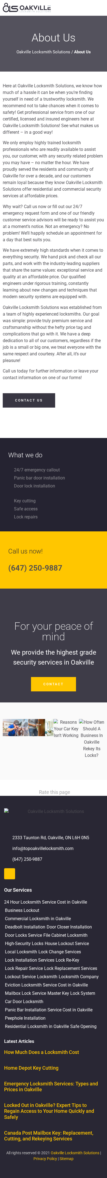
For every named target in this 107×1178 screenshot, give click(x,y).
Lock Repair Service (24, 968)
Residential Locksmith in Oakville (37, 1026)
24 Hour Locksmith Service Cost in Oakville (45, 902)
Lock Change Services (59, 951)
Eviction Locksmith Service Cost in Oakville (46, 985)
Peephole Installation (25, 1018)
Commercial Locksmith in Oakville (38, 918)
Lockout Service (20, 976)
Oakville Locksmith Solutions (43, 51)
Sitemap (67, 1158)
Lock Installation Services (29, 960)
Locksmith (47, 976)
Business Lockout (22, 910)
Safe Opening (83, 1026)
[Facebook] (9, 873)
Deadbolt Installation (25, 927)
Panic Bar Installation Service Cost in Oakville (48, 1009)
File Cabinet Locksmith (65, 935)
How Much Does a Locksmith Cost (41, 1052)
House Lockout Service (67, 943)
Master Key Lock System (71, 993)
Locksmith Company (79, 976)
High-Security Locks (24, 943)
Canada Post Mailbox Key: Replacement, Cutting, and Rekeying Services (48, 1136)
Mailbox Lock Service (25, 993)
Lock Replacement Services (70, 968)
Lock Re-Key (67, 960)
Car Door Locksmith (24, 1001)
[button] (100, 7)
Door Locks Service (23, 935)
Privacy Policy (45, 1158)
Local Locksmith (21, 951)
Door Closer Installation (69, 927)
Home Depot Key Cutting (31, 1068)
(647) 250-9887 (35, 568)
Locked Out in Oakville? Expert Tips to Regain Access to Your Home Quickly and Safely (49, 1111)
